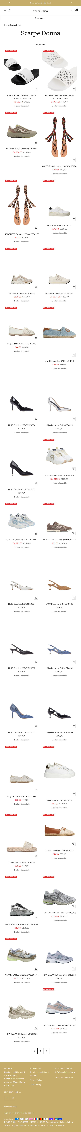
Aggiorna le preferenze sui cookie (19, 1113)
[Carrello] (76, 10)
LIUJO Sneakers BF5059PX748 (59, 800)
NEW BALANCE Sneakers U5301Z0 (22, 1034)
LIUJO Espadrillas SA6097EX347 (59, 850)
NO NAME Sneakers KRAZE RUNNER (21, 540)
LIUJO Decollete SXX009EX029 (59, 425)
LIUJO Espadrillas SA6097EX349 (21, 344)
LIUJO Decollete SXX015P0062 (21, 668)
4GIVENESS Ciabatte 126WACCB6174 (59, 166)
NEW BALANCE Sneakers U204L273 (59, 540)
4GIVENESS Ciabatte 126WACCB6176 (22, 234)
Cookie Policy (35, 1084)
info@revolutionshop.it (65, 1072)
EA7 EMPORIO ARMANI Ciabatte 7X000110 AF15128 (21, 97)
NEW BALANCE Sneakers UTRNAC (21, 149)
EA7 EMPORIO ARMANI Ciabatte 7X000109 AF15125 (59, 97)
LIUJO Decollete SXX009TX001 (21, 732)
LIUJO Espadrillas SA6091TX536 (21, 796)
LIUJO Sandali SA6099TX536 (22, 862)
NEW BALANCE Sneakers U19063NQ (59, 913)
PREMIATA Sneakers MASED (21, 293)
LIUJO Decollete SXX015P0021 (59, 604)
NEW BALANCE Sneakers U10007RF (21, 924)
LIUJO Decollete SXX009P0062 (21, 489)
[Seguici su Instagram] (13, 1098)
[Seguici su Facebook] (7, 1098)
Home (6, 25)
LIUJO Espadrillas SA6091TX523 (59, 361)
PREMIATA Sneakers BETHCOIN (59, 293)
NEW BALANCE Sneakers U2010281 (59, 1025)
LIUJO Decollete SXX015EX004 (21, 604)
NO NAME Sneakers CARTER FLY (59, 475)
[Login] (71, 10)
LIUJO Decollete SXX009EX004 (21, 425)
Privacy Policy (36, 1080)
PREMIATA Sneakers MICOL (59, 225)
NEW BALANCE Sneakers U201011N (59, 975)
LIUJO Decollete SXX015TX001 (59, 668)
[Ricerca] (10, 10)
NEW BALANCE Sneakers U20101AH (21, 975)
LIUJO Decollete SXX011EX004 (59, 732)
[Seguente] (46, 1051)
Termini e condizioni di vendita (39, 1074)
